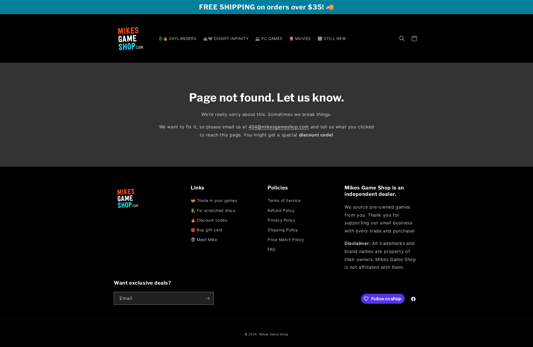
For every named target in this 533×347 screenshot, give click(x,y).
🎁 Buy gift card (207, 229)
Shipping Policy (283, 229)
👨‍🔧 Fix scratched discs (213, 210)
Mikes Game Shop (274, 334)
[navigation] (228, 220)
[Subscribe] (207, 298)
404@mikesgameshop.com (278, 127)
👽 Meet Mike (204, 239)
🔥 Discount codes (209, 220)
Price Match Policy (286, 239)
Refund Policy (281, 210)
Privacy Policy (281, 220)
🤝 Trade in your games (214, 200)
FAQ (272, 249)
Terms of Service (284, 200)
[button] (402, 38)
